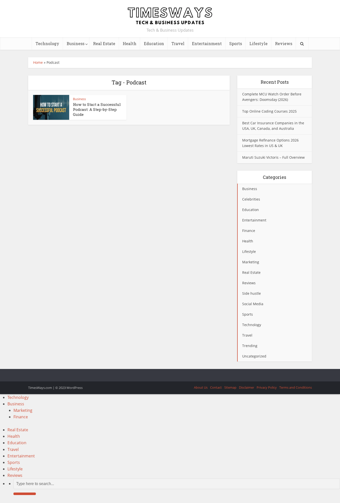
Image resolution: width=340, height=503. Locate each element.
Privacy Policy (267, 387)
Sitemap (230, 387)
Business (75, 43)
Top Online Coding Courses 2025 (269, 111)
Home (38, 62)
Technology (47, 43)
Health (129, 43)
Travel (177, 43)
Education (154, 43)
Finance (20, 417)
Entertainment (207, 43)
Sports (235, 43)
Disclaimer (246, 387)
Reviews (283, 43)
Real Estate (104, 43)
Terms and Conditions (295, 387)
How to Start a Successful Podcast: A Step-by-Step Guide (97, 109)
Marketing (22, 410)
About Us (201, 387)
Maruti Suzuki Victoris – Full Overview (273, 157)
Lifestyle (258, 43)
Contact (216, 387)
